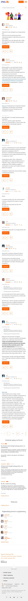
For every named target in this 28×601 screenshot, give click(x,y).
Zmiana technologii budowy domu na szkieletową (12, 466)
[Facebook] (6, 597)
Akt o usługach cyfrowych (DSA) (8, 558)
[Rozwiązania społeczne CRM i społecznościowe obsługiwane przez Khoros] (4, 561)
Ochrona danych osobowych (12, 586)
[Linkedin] (21, 597)
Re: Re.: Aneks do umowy (8, 484)
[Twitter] (10, 597)
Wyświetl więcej (5, 542)
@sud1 (3, 253)
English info (17, 584)
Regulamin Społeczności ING (7, 554)
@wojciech (4, 105)
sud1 (7, 139)
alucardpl (8, 188)
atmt (7, 221)
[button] (3, 51)
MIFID (22, 584)
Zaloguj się (21, 1)
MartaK (7, 24)
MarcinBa (8, 245)
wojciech (8, 59)
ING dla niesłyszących (8, 584)
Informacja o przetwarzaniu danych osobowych (11, 556)
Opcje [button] (10, 51)
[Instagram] (17, 597)
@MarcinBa (4, 392)
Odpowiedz (5, 46)
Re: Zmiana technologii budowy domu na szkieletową (13, 446)
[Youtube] (14, 597)
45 (13, 433)
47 (22, 433)
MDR (3, 586)
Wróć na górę (14, 569)
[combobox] (14, 7)
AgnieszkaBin (9, 97)
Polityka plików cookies (6, 587)
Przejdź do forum (5, 495)
